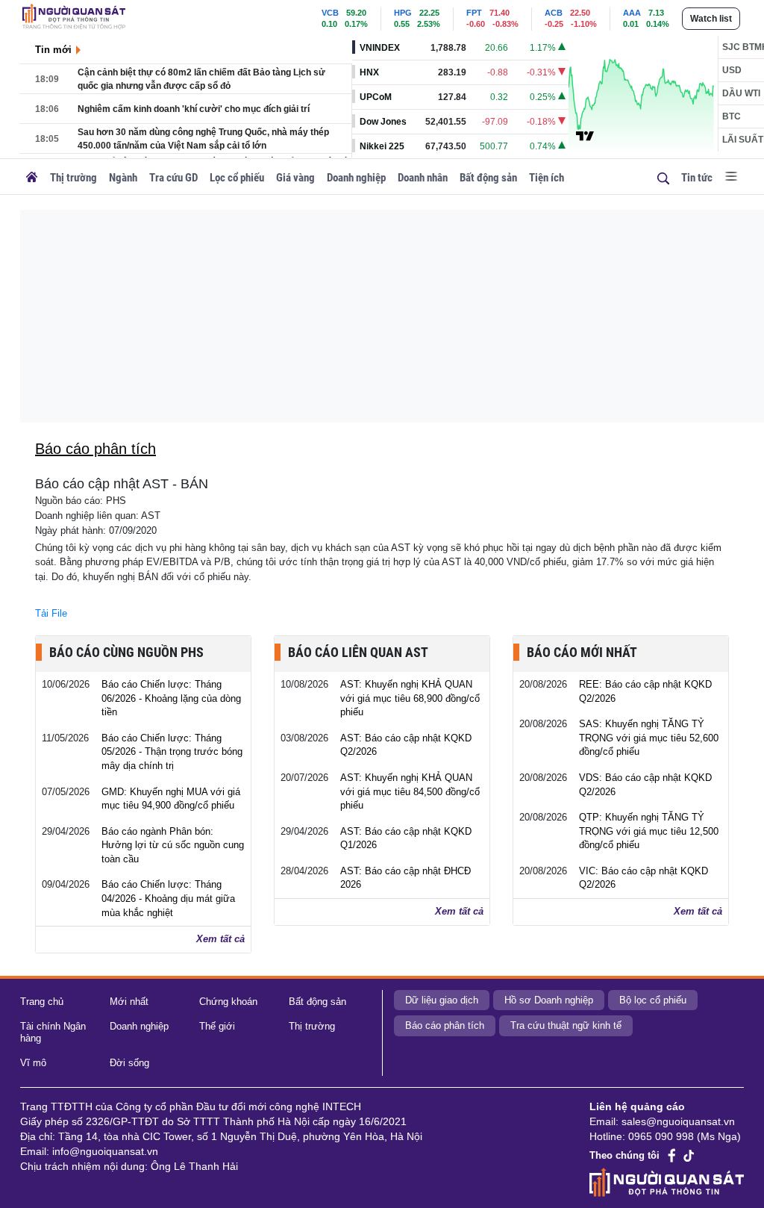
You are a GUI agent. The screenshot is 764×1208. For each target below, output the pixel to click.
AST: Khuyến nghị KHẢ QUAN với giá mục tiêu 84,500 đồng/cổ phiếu (410, 791)
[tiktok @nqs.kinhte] (689, 1155)
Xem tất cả (220, 938)
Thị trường (73, 177)
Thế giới (217, 1026)
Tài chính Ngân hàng (53, 1032)
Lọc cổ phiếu (237, 177)
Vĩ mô (33, 1062)
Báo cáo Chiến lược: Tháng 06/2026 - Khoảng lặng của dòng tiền (171, 698)
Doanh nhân (423, 177)
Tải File (51, 613)
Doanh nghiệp (356, 177)
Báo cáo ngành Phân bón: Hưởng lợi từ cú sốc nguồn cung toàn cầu (172, 845)
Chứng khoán (228, 1001)
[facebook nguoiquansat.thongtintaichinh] (672, 1155)
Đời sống (129, 1062)
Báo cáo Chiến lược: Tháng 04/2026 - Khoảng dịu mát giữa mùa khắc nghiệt (168, 898)
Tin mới (53, 49)
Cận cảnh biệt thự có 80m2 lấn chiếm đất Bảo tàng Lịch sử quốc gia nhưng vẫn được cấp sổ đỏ (201, 79)
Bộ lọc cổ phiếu (652, 1000)
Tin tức (697, 177)
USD (732, 70)
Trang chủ (41, 1001)
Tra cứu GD (173, 177)
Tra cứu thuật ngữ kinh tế (565, 1025)
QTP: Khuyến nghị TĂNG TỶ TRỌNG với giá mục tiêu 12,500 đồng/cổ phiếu (648, 831)
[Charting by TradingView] (585, 135)
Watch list (711, 18)
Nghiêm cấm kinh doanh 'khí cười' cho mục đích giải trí (194, 109)
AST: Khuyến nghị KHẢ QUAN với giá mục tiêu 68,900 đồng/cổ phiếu (410, 698)
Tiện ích (546, 177)
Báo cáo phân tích (444, 1025)
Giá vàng (295, 177)
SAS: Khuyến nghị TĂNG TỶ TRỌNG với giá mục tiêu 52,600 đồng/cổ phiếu (648, 737)
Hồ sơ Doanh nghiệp (548, 1000)
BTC (731, 116)
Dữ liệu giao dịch (441, 1000)
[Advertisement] (392, 314)
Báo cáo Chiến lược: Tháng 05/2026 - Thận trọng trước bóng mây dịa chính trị (171, 751)
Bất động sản (488, 177)
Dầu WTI (741, 93)
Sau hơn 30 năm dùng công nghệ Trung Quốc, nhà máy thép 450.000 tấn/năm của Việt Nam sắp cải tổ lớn (203, 139)
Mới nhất (129, 1001)
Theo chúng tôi (624, 1155)
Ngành (123, 177)
